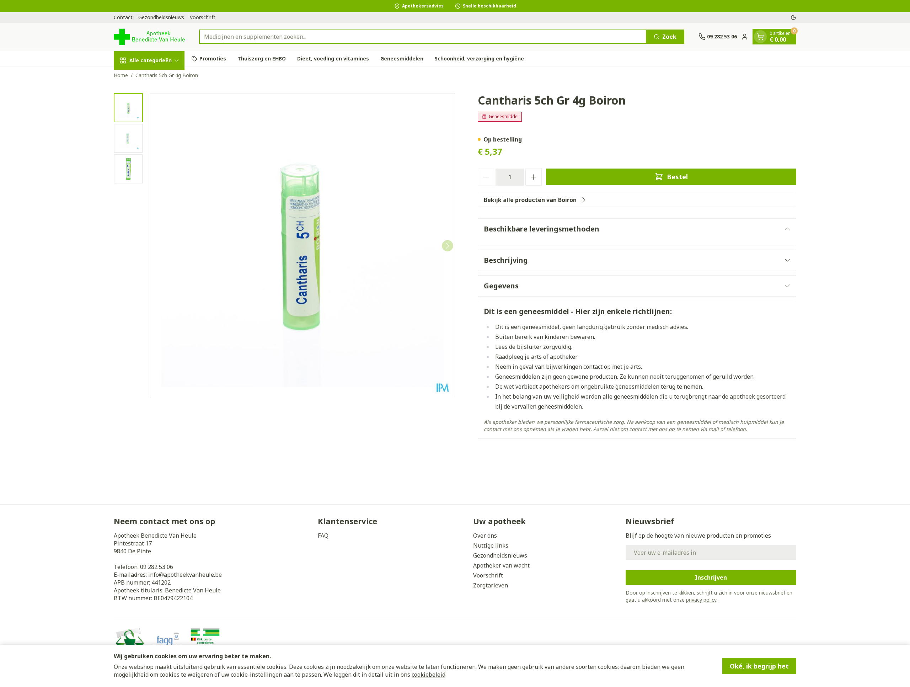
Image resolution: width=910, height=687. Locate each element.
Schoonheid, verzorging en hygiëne (479, 58)
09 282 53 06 (156, 567)
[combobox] (423, 37)
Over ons (485, 535)
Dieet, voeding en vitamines (333, 58)
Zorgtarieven (490, 585)
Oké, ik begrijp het (759, 666)
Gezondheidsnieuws (161, 17)
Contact (123, 17)
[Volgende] (447, 245)
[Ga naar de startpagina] (149, 36)
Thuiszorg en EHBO (261, 58)
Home (121, 75)
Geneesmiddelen (401, 58)
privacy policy (701, 599)
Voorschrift (202, 17)
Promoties (212, 58)
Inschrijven (711, 577)
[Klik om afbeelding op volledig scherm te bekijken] (302, 246)
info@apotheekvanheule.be (185, 575)
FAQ (323, 535)
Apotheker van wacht (501, 565)
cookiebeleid (428, 674)
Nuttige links (490, 545)
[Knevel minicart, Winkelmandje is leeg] (760, 36)
